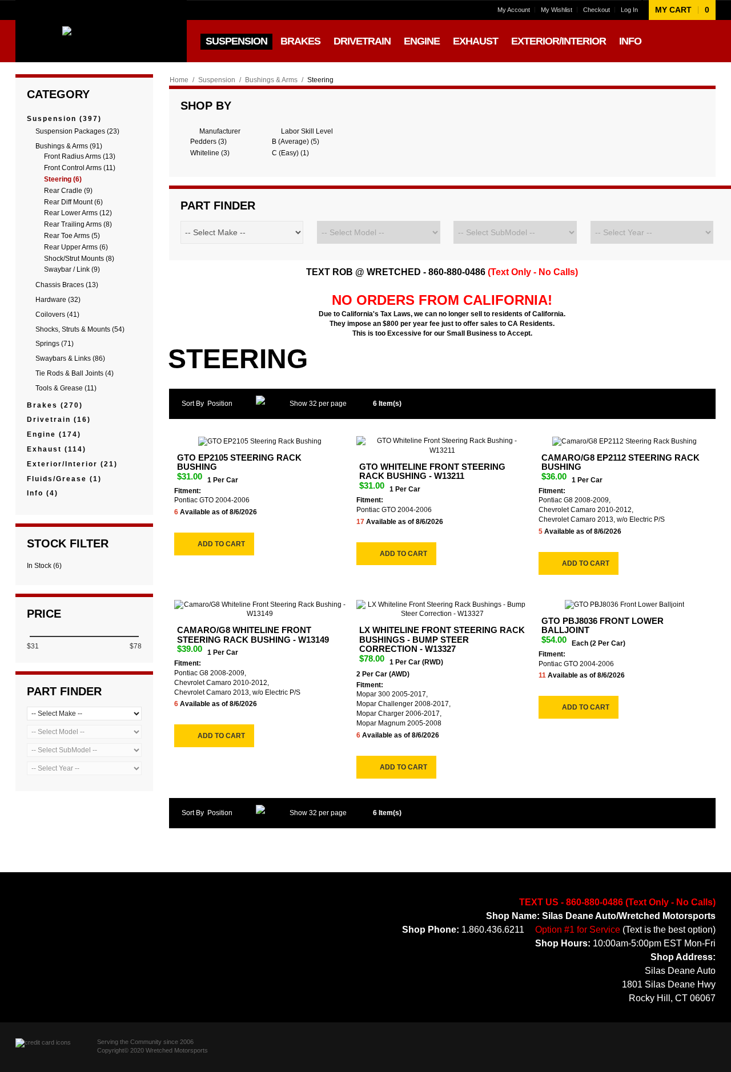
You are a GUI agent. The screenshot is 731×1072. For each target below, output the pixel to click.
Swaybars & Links (70, 358)
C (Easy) (290, 153)
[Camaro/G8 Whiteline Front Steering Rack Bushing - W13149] (260, 609)
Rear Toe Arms (72, 236)
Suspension (216, 80)
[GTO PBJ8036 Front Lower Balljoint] (624, 605)
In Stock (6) (44, 566)
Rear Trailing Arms (78, 224)
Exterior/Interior (72, 464)
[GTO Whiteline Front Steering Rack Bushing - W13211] (442, 446)
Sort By (193, 404)
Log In (629, 9)
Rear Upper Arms (76, 247)
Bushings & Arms (271, 80)
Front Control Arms (79, 168)
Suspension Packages (77, 131)
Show (298, 404)
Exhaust (56, 449)
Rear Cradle (68, 191)
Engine (54, 434)
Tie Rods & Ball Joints (74, 373)
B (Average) (295, 142)
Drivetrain (59, 420)
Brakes (55, 405)
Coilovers (57, 315)
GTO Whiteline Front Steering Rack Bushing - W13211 (432, 471)
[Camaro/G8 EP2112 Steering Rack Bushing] (624, 441)
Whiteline (210, 153)
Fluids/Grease (64, 479)
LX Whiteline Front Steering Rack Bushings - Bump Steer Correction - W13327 (442, 639)
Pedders (208, 142)
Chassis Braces (66, 285)
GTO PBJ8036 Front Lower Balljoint (602, 625)
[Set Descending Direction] (264, 404)
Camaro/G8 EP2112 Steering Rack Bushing (620, 462)
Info (42, 493)
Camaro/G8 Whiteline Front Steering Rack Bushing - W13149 (253, 634)
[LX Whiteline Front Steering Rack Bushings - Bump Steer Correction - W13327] (442, 609)
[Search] (706, 41)
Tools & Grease (66, 388)
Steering (63, 179)
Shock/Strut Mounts (79, 259)
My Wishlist (556, 9)
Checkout (596, 9)
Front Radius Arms (79, 156)
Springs (54, 344)
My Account (513, 9)
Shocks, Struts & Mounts (79, 329)
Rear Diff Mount (73, 202)
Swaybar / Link (72, 269)
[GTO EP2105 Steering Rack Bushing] (260, 441)
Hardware (58, 300)
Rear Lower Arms (78, 213)
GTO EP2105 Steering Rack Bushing (239, 462)
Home (179, 80)
